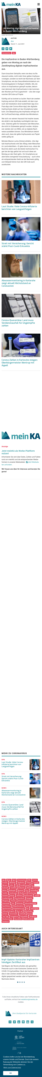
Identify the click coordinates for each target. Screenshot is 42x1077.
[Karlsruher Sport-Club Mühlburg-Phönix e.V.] (19, 1037)
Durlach (5, 914)
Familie (4, 893)
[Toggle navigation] (38, 4)
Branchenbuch (19, 898)
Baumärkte (18, 919)
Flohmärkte (24, 916)
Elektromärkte (28, 919)
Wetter (4, 890)
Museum (20, 890)
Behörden (19, 903)
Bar (27, 908)
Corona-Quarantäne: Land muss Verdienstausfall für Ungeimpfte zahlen (18, 323)
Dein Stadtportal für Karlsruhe (24, 1013)
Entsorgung (34, 908)
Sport (14, 880)
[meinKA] (11, 4)
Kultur (11, 885)
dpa (12, 41)
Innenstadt (6, 903)
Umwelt (36, 888)
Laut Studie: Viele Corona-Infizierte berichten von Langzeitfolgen (19, 208)
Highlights (28, 906)
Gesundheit (34, 890)
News (8, 880)
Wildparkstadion (17, 906)
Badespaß (12, 890)
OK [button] (10, 1073)
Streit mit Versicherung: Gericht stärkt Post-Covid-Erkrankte (18, 245)
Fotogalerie (14, 916)
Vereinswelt (13, 914)
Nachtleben (6, 906)
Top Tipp (5, 916)
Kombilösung (24, 885)
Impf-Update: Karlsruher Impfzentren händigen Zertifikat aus (20, 961)
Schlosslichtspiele (8, 911)
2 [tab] (19, 982)
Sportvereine (6, 908)
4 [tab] (24, 982)
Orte (13, 903)
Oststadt (22, 914)
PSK (17, 885)
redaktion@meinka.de (29, 999)
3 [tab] (22, 982)
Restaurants (28, 895)
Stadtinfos (21, 882)
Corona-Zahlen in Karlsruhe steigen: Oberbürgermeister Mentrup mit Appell (20, 363)
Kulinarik (5, 888)
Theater (13, 901)
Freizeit (5, 882)
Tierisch (36, 882)
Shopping (5, 901)
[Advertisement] (21, 400)
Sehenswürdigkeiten (25, 901)
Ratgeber (29, 898)
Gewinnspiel (13, 893)
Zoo (32, 885)
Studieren (23, 893)
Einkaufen (21, 888)
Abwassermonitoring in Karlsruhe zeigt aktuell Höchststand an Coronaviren (18, 283)
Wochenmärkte (7, 919)
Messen (5, 885)
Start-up (19, 911)
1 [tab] (17, 982)
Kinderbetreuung (19, 908)
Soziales (5, 895)
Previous (4, 943)
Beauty (29, 914)
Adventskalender (31, 903)
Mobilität (12, 882)
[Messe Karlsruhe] (19, 1043)
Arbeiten (19, 895)
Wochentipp (32, 893)
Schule (12, 895)
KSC (29, 880)
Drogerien (33, 916)
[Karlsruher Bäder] (19, 1048)
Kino (26, 890)
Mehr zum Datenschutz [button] (12, 1067)
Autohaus (5, 921)
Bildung (29, 888)
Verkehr (37, 895)
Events (34, 880)
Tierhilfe (13, 888)
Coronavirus (6, 53)
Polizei (28, 882)
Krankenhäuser (7, 898)
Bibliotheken (28, 911)
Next (37, 943)
